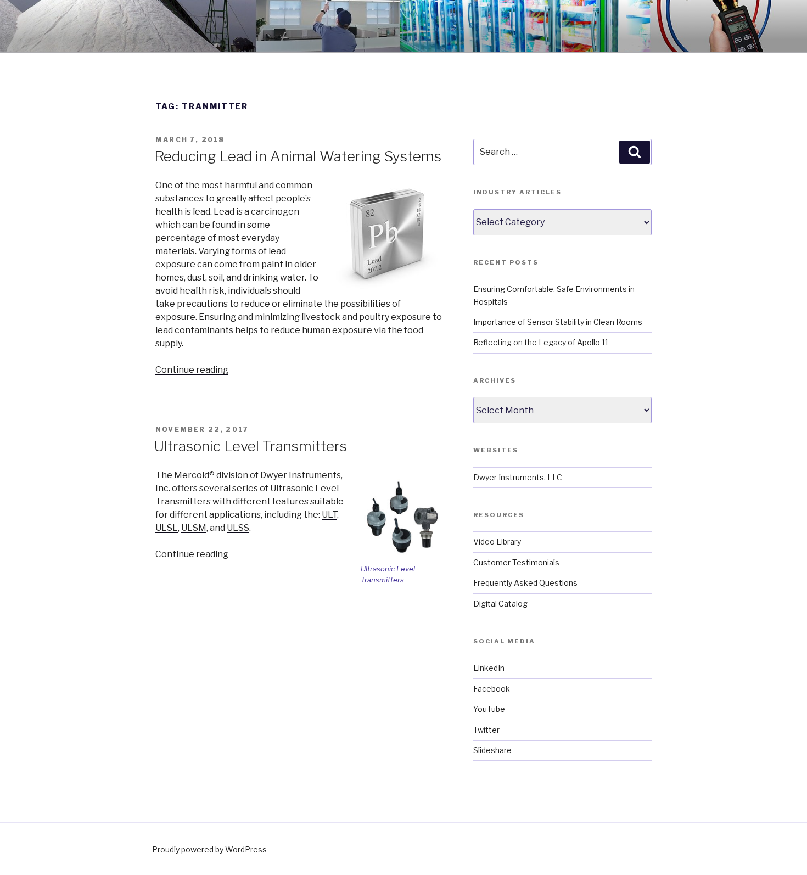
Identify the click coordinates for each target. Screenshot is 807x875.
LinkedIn (489, 667)
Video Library (497, 541)
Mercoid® (195, 475)
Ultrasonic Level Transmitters (250, 446)
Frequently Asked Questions (525, 582)
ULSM (193, 528)
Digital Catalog (500, 603)
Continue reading (191, 369)
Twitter (486, 729)
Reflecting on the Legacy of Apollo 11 (540, 342)
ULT (329, 514)
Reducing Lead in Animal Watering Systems (297, 156)
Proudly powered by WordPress (209, 849)
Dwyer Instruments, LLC (517, 477)
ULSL (166, 528)
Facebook (491, 688)
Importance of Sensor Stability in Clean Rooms (557, 322)
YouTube (489, 709)
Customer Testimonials (516, 562)
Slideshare (492, 750)
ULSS (238, 528)
